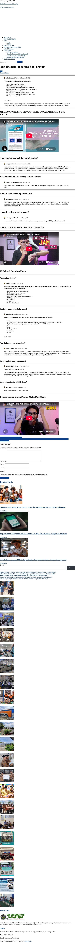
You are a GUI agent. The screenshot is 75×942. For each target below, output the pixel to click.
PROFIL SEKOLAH (10, 39)
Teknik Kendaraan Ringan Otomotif (17, 54)
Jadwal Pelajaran (8, 49)
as (7, 73)
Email (2, 468)
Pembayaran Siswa (9, 59)
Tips (8, 42)
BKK (9, 44)
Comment (3, 461)
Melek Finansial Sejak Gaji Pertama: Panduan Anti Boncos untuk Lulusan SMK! (23, 575)
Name (2, 464)
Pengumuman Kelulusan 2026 (12, 47)
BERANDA (7, 37)
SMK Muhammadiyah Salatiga (9, 4)
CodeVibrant (27, 941)
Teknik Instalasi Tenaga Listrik (16, 55)
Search (2, 565)
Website (2, 471)
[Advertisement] (37, 22)
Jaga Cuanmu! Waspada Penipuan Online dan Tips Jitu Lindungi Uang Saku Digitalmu (33, 534)
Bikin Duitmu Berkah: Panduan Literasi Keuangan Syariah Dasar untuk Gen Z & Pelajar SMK (27, 574)
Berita (5, 40)
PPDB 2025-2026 (9, 45)
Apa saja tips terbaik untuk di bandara (11, 437)
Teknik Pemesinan (12, 52)
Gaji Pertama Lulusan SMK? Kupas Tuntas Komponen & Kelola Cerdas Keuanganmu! (33, 560)
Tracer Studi (7, 50)
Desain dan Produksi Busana (15, 57)
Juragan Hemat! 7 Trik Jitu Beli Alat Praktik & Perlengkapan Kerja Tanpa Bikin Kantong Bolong (28, 572)
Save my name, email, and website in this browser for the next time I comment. (25, 474)
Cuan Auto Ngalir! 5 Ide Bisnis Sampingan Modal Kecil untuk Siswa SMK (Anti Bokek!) (26, 577)
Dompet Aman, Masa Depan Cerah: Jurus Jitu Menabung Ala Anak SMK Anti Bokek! (32, 507)
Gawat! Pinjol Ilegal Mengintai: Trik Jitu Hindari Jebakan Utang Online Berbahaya (24, 579)
